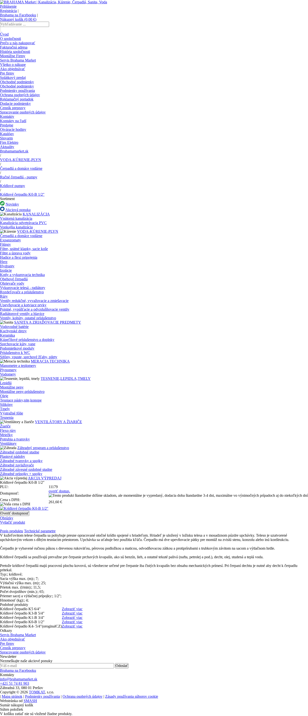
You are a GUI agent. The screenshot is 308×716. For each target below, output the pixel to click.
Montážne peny (12, 387)
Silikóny (6, 404)
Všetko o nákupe (13, 65)
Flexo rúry (8, 430)
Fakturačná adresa (13, 47)
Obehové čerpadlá (14, 279)
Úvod (4, 34)
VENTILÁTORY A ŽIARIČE (58, 422)
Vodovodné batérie (14, 327)
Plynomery (8, 370)
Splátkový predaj (13, 77)
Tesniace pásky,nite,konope (21, 400)
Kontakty (7, 116)
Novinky (12, 204)
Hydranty (7, 266)
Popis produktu (11, 531)
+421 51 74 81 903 (14, 683)
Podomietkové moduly (17, 348)
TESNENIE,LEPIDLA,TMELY (66, 379)
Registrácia (8, 11)
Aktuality (7, 147)
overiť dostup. (59, 491)
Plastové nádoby (12, 456)
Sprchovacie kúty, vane (17, 344)
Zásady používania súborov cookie (131, 696)
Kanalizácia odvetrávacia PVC (23, 223)
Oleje (4, 396)
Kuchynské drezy (13, 331)
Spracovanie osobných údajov (23, 112)
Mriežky (6, 435)
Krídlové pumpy (12, 186)
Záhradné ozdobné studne (19, 452)
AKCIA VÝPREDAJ (44, 478)
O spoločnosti (10, 39)
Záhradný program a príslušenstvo (43, 448)
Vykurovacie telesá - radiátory (22, 288)
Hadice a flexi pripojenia (18, 257)
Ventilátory (8, 443)
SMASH (30, 701)
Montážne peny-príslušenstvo (22, 391)
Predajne (6, 125)
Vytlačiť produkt (12, 522)
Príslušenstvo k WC (15, 353)
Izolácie (6, 270)
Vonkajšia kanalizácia (16, 227)
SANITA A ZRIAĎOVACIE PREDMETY (47, 322)
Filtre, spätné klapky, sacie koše (24, 249)
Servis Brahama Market (18, 60)
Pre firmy (7, 73)
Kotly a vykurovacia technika (22, 275)
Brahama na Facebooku (18, 15)
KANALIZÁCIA (36, 214)
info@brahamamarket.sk (18, 679)
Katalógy (7, 134)
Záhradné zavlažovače (17, 465)
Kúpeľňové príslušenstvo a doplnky (27, 340)
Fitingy (5, 244)
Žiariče (5, 426)
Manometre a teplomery (18, 366)
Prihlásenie (8, 6)
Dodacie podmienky (15, 103)
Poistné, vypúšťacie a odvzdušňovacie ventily (34, 309)
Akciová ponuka (18, 210)
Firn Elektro (9, 142)
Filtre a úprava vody (15, 253)
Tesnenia (6, 417)
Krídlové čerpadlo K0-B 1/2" (22, 194)
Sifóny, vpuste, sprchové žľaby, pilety (28, 357)
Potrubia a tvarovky (15, 439)
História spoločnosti (15, 52)
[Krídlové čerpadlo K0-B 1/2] (24, 508)
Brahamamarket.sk (14, 151)
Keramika (7, 335)
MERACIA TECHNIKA (50, 361)
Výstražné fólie (11, 413)
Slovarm (6, 138)
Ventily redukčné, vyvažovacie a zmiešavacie (34, 301)
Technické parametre (40, 531)
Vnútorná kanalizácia (16, 218)
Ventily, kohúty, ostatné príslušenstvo (28, 318)
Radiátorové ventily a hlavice (22, 314)
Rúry (4, 296)
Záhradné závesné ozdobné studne (26, 469)
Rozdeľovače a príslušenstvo (22, 292)
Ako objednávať (12, 69)
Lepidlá (6, 383)
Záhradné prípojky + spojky (21, 474)
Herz (3, 262)
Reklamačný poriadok (16, 99)
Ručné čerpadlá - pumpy (18, 177)
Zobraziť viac (72, 609)
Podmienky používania (17, 90)
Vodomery (8, 374)
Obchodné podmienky (17, 82)
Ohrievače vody (12, 283)
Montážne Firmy (12, 56)
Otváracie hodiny (13, 129)
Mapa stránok (12, 696)
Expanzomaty (10, 240)
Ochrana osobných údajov (20, 95)
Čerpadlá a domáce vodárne (21, 168)
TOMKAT (37, 692)
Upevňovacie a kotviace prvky (23, 305)
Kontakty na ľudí (13, 121)
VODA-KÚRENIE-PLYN (20, 160)
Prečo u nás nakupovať (17, 43)
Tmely (5, 409)
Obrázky (6, 518)
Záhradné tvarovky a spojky (21, 461)
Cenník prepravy (13, 108)
